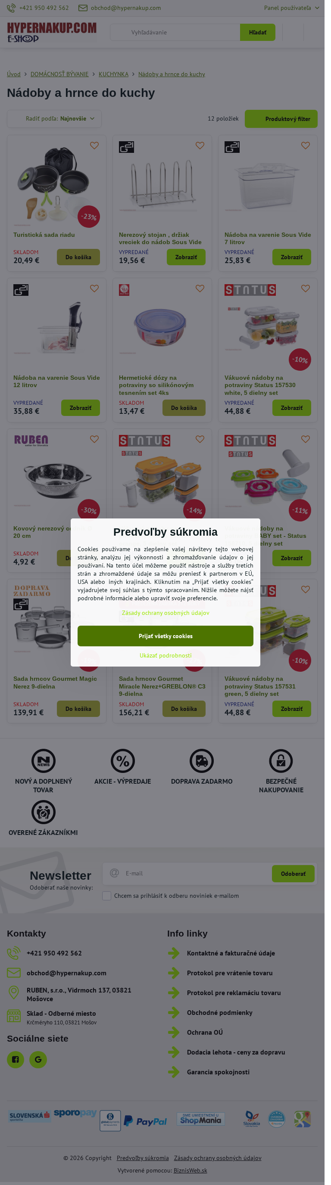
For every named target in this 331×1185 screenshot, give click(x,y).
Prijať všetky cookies (166, 636)
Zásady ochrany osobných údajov (165, 613)
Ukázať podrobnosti (166, 655)
